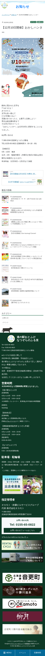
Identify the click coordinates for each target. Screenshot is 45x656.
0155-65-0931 (6, 440)
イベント (33, 22)
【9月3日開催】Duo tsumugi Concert (23, 233)
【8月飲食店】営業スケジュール (21, 268)
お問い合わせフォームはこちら (22, 530)
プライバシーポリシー (16, 643)
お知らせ (40, 22)
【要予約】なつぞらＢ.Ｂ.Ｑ (19, 302)
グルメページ (10, 421)
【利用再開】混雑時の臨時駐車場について (24, 291)
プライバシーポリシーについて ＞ (15, 537)
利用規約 (27, 643)
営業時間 (37, 653)
